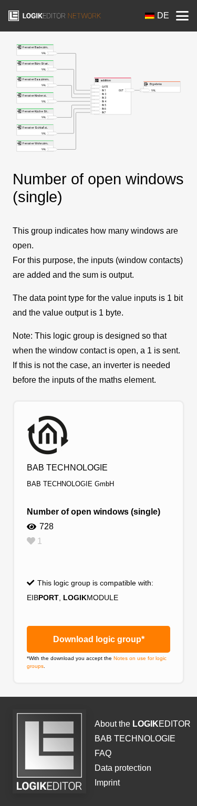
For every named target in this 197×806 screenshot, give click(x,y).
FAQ (103, 753)
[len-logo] (54, 16)
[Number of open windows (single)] (98, 51)
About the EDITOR (143, 723)
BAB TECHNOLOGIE (135, 738)
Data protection (123, 767)
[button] (182, 15)
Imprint (107, 782)
